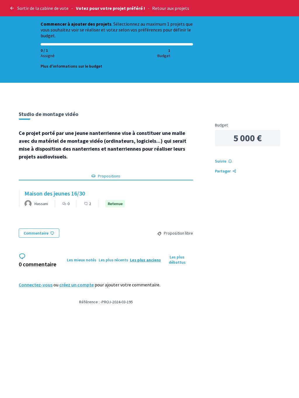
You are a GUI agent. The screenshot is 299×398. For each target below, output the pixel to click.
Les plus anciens (145, 260)
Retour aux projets (170, 8)
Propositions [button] (109, 176)
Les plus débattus (177, 259)
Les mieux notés (81, 260)
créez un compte (76, 285)
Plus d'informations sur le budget (71, 66)
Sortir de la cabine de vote (43, 8)
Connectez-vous (36, 285)
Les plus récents (113, 260)
